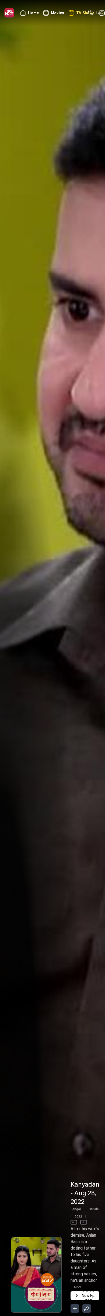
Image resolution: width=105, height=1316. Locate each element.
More (77, 1287)
